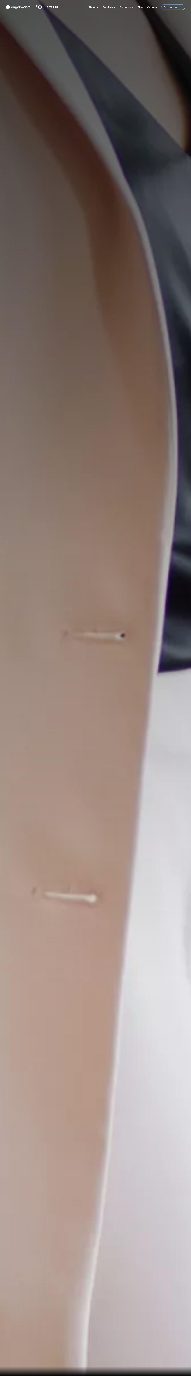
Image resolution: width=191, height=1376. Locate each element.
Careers (152, 7)
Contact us (170, 7)
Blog (140, 7)
